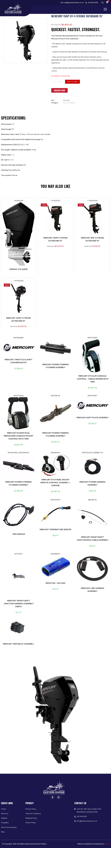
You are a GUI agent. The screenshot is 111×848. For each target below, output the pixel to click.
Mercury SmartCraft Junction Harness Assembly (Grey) (18, 603)
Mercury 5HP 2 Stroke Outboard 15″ (92, 239)
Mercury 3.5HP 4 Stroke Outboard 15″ (18, 319)
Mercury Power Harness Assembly (92, 483)
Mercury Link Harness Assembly (92, 589)
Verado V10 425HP (18, 269)
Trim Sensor (18, 534)
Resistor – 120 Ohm (55, 583)
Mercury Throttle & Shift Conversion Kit (18, 361)
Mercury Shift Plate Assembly (93, 417)
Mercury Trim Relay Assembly (18, 644)
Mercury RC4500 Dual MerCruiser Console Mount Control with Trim (18, 436)
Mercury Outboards (69, 103)
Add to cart (72, 81)
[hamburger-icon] (105, 9)
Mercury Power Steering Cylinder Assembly (55, 366)
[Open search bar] (102, 3)
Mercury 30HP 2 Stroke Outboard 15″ (55, 239)
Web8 (106, 844)
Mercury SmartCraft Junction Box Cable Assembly (92, 538)
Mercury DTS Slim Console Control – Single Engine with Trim (92, 379)
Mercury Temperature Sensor (55, 529)
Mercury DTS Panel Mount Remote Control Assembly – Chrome (55, 482)
